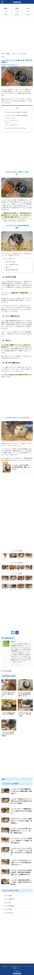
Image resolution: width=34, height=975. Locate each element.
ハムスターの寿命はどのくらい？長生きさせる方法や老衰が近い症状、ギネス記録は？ (21, 801)
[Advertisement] (17, 33)
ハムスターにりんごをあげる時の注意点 (17, 115)
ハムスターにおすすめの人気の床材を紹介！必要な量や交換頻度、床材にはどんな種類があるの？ (21, 872)
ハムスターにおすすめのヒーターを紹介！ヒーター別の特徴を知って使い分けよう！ (21, 862)
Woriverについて (5, 966)
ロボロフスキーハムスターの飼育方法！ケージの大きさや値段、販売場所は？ (21, 821)
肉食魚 (16, 8)
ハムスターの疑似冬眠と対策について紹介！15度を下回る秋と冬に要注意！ (21, 882)
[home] (19, 664)
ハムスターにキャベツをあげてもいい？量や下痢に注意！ (24, 713)
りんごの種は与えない (13, 120)
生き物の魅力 (17, 971)
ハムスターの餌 (7, 671)
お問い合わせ (15, 966)
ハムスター (28, 14)
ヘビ (6, 11)
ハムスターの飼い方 (8, 912)
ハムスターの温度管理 (8, 906)
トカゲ (16, 11)
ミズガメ (17, 14)
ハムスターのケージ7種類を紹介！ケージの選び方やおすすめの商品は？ (22, 811)
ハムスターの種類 (7, 895)
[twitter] (13, 632)
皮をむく (9, 122)
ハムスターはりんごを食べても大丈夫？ (17, 112)
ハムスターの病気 (7, 909)
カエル (28, 8)
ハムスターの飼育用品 (8, 899)
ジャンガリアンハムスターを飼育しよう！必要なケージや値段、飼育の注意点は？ (21, 841)
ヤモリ (28, 11)
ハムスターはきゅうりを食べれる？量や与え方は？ (8, 693)
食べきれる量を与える (13, 124)
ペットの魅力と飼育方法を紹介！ (17, 5)
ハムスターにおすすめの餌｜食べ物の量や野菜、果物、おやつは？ (24, 693)
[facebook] (17, 632)
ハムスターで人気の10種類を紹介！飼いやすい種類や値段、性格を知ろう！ (21, 791)
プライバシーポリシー (25, 966)
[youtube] (17, 664)
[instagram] (14, 664)
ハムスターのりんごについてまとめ (15, 128)
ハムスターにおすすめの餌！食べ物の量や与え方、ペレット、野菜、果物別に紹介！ (21, 831)
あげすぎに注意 (11, 118)
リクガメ (5, 14)
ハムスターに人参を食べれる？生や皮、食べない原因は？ (8, 733)
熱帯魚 (5, 8)
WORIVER (17, 2)
